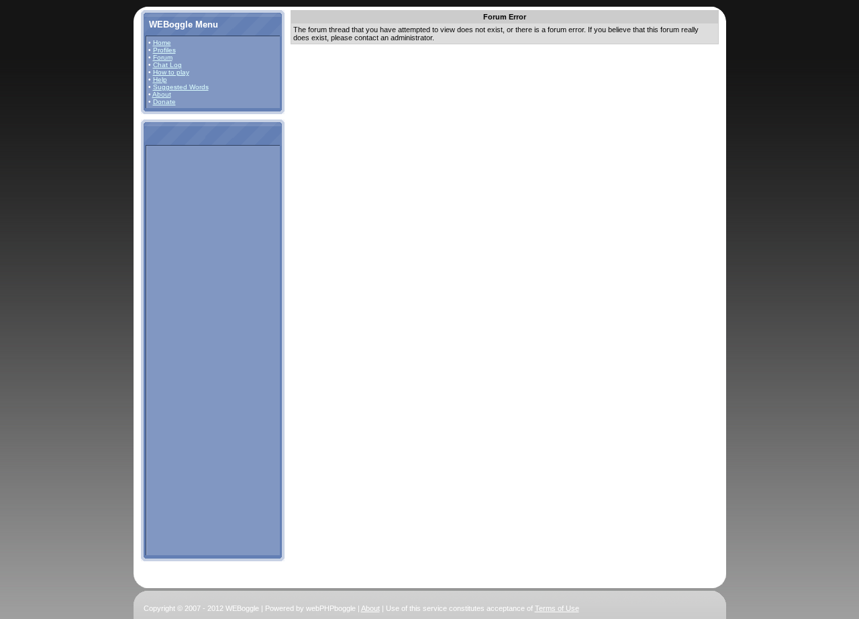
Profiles (164, 50)
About (161, 94)
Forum (162, 57)
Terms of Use (557, 608)
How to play (171, 72)
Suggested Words (181, 87)
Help (160, 79)
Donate (164, 101)
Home (162, 42)
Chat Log (167, 64)
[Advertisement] (188, 349)
